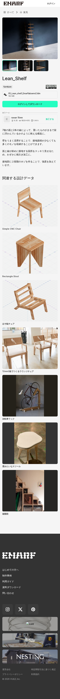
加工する (50, 119)
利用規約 (35, 674)
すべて (10, 12)
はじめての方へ (10, 569)
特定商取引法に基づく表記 (43, 669)
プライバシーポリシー (12, 674)
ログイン (51, 3)
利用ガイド (8, 581)
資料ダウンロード (11, 587)
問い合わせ (8, 593)
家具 (25, 12)
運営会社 (6, 669)
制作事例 (7, 575)
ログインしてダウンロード (30, 104)
